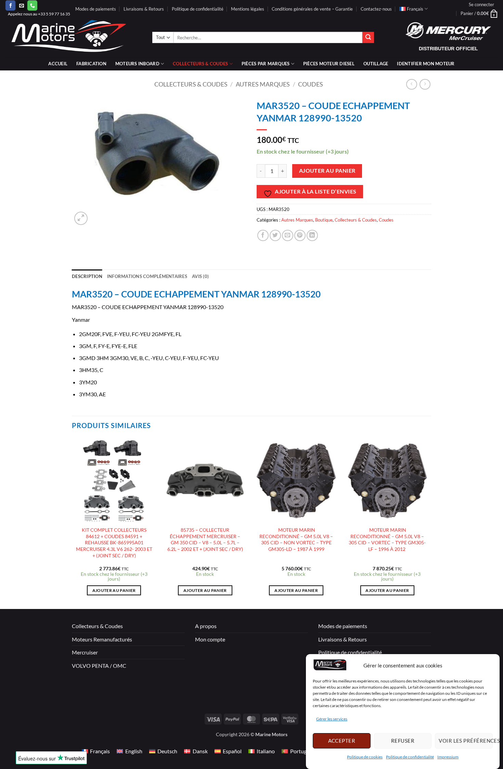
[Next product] (411, 84)
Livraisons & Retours (144, 9)
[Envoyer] (368, 37)
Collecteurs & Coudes (191, 84)
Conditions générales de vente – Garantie (312, 9)
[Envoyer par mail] (287, 235)
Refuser (402, 741)
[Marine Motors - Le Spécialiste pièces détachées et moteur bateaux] (73, 37)
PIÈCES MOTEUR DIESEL (328, 63)
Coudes (310, 84)
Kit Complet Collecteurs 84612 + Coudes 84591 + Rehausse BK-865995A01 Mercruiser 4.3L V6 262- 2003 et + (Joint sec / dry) (114, 542)
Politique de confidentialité (410, 756)
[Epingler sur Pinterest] (300, 235)
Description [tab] (87, 276)
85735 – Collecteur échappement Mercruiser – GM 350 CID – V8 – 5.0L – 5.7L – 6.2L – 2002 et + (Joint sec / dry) (205, 539)
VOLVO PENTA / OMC (99, 665)
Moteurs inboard (137, 63)
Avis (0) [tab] (200, 276)
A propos (206, 626)
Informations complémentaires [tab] (147, 276)
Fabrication (91, 63)
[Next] (429, 522)
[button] (481, 4)
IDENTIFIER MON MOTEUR (425, 63)
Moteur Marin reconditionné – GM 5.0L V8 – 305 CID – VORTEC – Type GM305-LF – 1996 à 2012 (387, 539)
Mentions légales (247, 9)
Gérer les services (331, 719)
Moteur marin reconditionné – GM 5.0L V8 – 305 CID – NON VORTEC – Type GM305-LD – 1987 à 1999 (296, 539)
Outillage (375, 63)
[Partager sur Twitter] (275, 235)
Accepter (342, 741)
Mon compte (210, 639)
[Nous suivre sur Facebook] (10, 5)
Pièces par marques (266, 63)
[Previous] (72, 522)
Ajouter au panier (327, 171)
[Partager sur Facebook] (263, 235)
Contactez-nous (376, 9)
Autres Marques (263, 84)
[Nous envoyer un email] (21, 5)
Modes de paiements (95, 9)
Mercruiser (85, 652)
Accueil (57, 63)
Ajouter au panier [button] (114, 590)
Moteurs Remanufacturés (102, 639)
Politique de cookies (365, 756)
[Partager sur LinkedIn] (312, 235)
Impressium (448, 756)
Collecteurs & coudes (200, 63)
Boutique (324, 220)
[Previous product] (425, 84)
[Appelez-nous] (32, 5)
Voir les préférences (466, 741)
